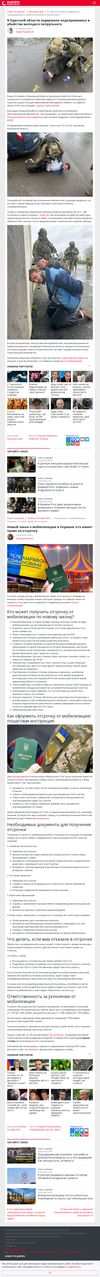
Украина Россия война (49, 1126)
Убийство (33, 438)
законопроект (56, 1034)
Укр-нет (49, 1129)
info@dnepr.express (18, 1252)
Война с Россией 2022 (39, 518)
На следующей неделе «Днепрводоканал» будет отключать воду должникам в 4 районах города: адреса (26, 1214)
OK (50, 1273)
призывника (42, 818)
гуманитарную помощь (74, 357)
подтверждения (20, 776)
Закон (57, 1129)
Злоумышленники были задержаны (25, 117)
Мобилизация (37, 1129)
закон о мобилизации (71, 361)
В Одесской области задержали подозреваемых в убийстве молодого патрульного (73, 1212)
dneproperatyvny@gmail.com (43, 1252)
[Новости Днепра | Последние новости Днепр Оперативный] (11, 3)
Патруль (43, 438)
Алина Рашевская (25, 31)
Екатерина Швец (24, 538)
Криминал (51, 435)
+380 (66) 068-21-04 (14, 1248)
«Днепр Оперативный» (48, 105)
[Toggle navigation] (94, 2)
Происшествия (35, 11)
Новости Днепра (16, 11)
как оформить (32, 1049)
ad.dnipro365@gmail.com (72, 1252)
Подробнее (72, 1266)
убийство (44, 215)
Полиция (40, 435)
